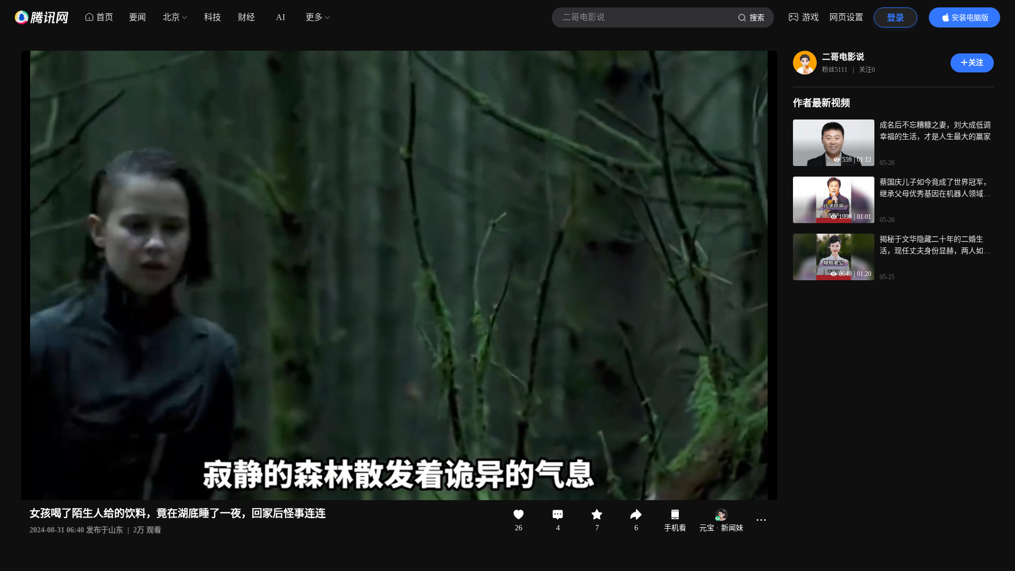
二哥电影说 (843, 56)
